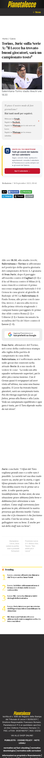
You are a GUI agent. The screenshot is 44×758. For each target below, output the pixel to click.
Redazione (7, 183)
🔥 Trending (8, 569)
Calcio (13, 38)
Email (31, 196)
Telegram (8, 196)
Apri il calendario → (22, 171)
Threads (20, 196)
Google (17, 118)
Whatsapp (17, 125)
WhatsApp (27, 192)
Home (5, 38)
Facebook (16, 122)
